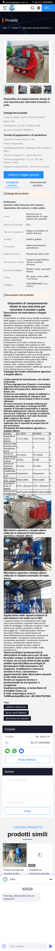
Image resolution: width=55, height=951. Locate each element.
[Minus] (51, 879)
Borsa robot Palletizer (16, 712)
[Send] (50, 946)
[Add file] (4, 946)
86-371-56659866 (44, 2)
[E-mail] (21, 751)
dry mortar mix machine (17, 718)
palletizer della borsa (16, 707)
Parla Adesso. (27, 759)
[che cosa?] (14, 751)
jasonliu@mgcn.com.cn (17, 2)
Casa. (4, 28)
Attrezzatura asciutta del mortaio (35, 28)
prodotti (15, 28)
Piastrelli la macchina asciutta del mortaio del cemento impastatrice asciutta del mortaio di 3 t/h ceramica (16, 872)
